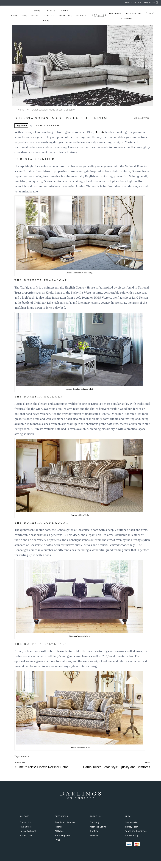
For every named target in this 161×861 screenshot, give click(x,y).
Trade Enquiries (62, 835)
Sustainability (131, 822)
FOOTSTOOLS (115, 13)
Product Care (26, 835)
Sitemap (94, 835)
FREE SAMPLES (126, 18)
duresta (25, 756)
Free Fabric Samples (65, 822)
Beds (24, 16)
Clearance (49, 16)
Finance (59, 826)
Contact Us (25, 822)
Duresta (100, 132)
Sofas (37, 11)
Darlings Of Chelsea (46, 125)
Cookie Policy (131, 835)
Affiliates (59, 831)
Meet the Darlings (99, 826)
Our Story (94, 822)
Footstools (65, 16)
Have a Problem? (28, 831)
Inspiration (21, 125)
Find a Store (26, 826)
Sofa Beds (50, 11)
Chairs (35, 16)
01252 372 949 (132, 3)
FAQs (57, 840)
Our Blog (94, 831)
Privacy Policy (131, 826)
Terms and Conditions (136, 831)
